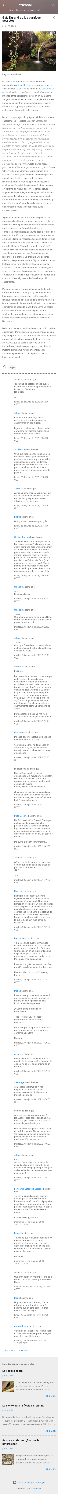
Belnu (17, 516)
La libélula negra (12, 1370)
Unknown (18, 891)
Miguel (17, 1233)
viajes (12, 367)
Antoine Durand (22, 85)
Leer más (50, 1396)
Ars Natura (19, 449)
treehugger (19, 1082)
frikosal (25, 5)
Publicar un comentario (16, 1350)
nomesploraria (21, 1326)
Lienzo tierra (20, 938)
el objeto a (19, 732)
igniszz (17, 1054)
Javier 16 (18, 488)
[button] (54, 18)
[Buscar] (54, 6)
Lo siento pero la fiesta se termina (23, 1405)
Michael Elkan (36, 1488)
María (17, 991)
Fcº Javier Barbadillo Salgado (28, 1189)
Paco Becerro (21, 816)
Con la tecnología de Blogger (31, 1482)
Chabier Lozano (22, 537)
